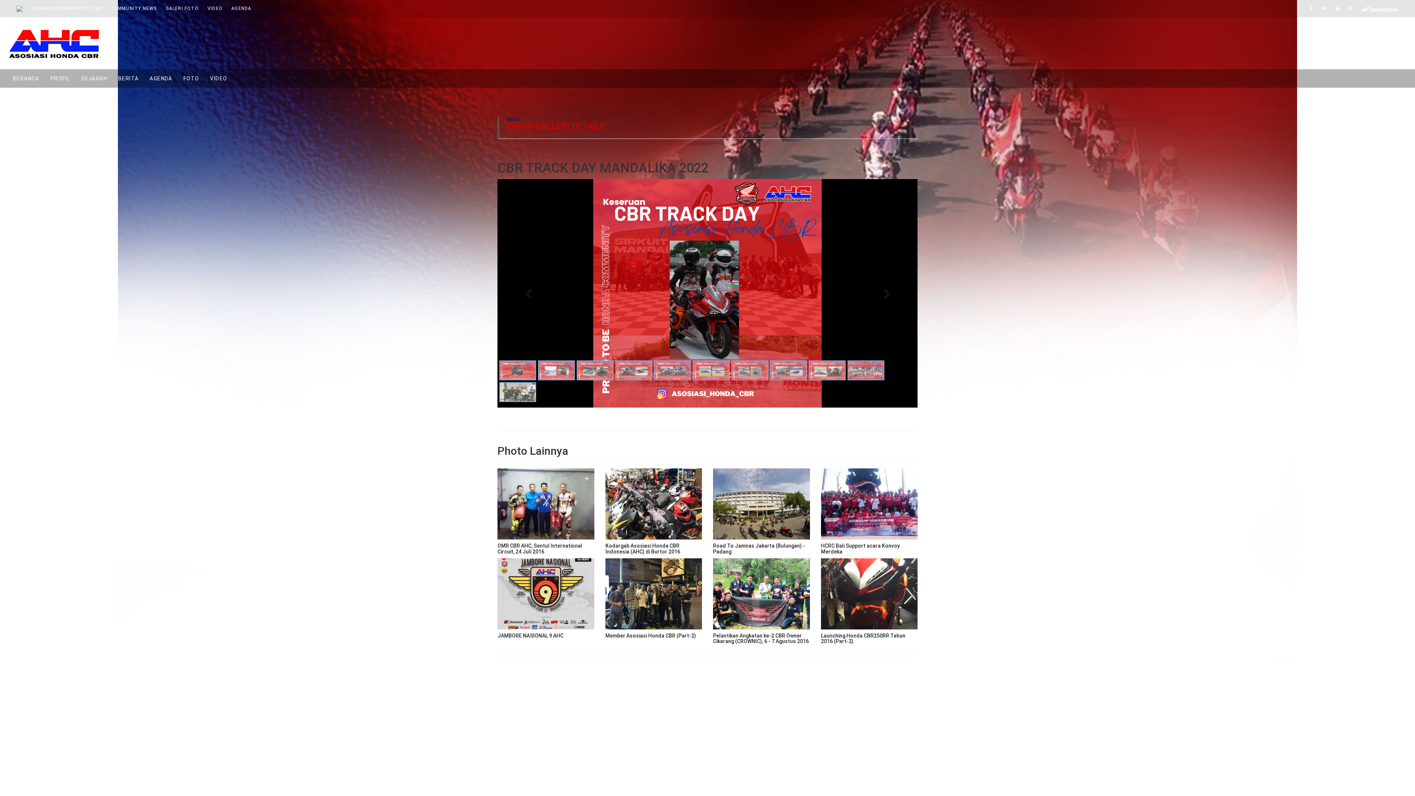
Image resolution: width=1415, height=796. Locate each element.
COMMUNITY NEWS (134, 8)
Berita (128, 78)
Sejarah (94, 78)
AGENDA (241, 8)
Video (218, 78)
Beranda (29, 78)
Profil (60, 78)
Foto (191, 78)
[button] (528, 293)
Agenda (161, 78)
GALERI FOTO (182, 8)
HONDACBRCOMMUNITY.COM (66, 8)
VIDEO (215, 8)
